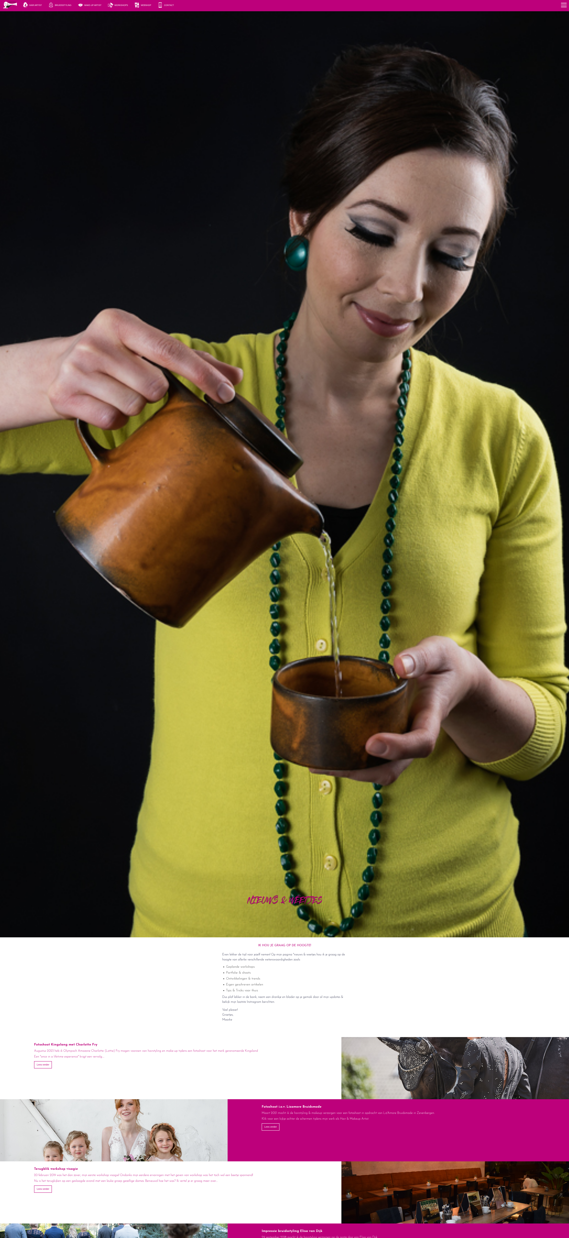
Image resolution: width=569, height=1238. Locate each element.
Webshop (146, 5)
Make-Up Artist (93, 5)
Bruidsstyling (63, 5)
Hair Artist (35, 5)
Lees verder (43, 1064)
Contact (169, 5)
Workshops (121, 5)
